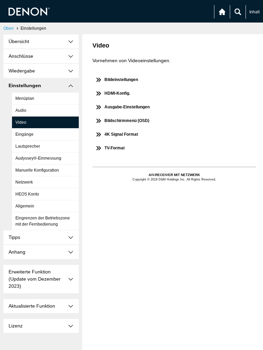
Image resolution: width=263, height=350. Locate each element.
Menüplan (24, 98)
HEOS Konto (27, 194)
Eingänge (24, 134)
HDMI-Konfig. (117, 93)
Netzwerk (24, 182)
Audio (20, 110)
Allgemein (24, 206)
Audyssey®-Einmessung (38, 158)
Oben (8, 28)
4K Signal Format (121, 134)
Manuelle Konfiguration (37, 170)
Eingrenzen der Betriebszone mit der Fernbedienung (42, 221)
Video (20, 122)
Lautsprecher (27, 146)
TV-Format (114, 148)
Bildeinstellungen (121, 79)
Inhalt (254, 12)
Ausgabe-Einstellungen (127, 107)
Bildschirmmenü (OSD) (126, 120)
